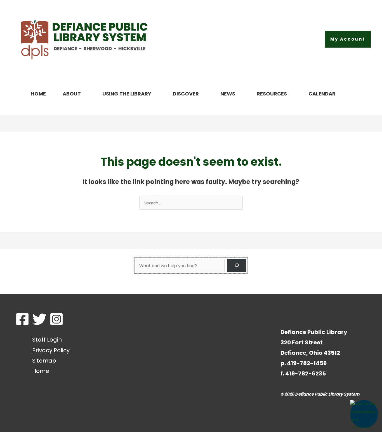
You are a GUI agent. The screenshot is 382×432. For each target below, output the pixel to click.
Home (40, 371)
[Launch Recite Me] (364, 414)
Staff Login (47, 340)
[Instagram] (56, 319)
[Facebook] (22, 319)
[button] (348, 39)
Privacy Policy (51, 350)
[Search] (236, 265)
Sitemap (44, 361)
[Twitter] (39, 319)
